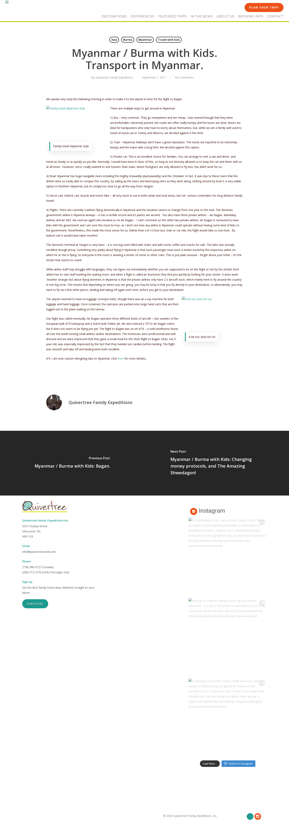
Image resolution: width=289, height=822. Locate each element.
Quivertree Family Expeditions (114, 77)
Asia (114, 40)
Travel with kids (169, 40)
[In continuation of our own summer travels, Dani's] (228, 557)
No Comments (184, 77)
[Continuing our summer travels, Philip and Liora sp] (228, 718)
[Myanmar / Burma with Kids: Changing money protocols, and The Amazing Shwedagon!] (216, 463)
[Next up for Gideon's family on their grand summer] (228, 637)
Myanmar (145, 40)
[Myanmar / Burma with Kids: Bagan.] (72, 463)
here (120, 358)
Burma (127, 40)
